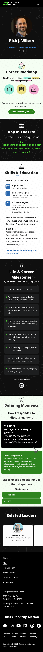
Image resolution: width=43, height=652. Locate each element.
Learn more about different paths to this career (21, 252)
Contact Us (6, 635)
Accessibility (8, 582)
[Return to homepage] (11, 3)
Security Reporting (33, 635)
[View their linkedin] (21, 385)
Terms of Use (23, 635)
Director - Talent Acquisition (21, 47)
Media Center (9, 572)
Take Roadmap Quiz (19, 111)
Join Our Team (9, 568)
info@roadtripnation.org (13, 591)
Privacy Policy (14, 635)
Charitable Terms (10, 577)
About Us (7, 558)
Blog (5, 563)
